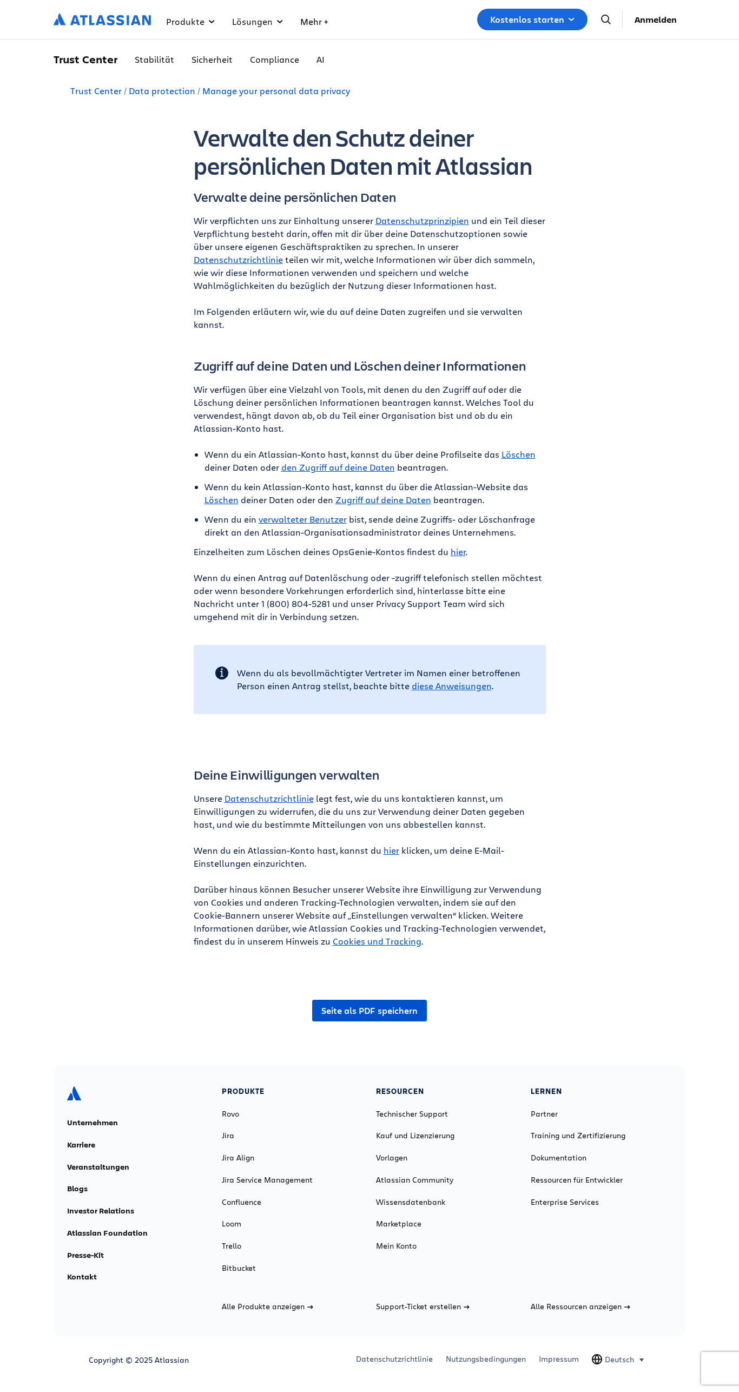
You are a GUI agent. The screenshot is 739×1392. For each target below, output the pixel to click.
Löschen (519, 454)
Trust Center (96, 90)
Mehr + (314, 21)
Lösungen (252, 21)
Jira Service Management (267, 1180)
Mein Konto (396, 1246)
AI (320, 59)
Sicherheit (212, 59)
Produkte (185, 21)
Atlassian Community (414, 1180)
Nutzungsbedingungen (486, 1359)
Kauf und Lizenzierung (415, 1135)
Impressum (559, 1359)
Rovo (230, 1114)
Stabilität (154, 59)
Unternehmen (92, 1122)
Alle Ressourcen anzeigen (576, 1306)
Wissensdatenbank (410, 1202)
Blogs (77, 1188)
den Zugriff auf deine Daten (338, 467)
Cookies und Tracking (377, 941)
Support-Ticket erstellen (418, 1306)
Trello (231, 1246)
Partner (544, 1114)
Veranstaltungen (98, 1167)
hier (458, 551)
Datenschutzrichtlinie (238, 259)
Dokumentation (558, 1157)
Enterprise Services (565, 1202)
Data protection (162, 90)
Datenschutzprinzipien (422, 220)
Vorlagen (391, 1157)
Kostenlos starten (527, 19)
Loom (231, 1223)
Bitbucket (239, 1268)
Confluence (241, 1202)
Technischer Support (412, 1114)
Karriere (81, 1144)
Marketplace (398, 1223)
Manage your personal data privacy (276, 90)
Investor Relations (100, 1210)
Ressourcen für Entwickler (577, 1180)
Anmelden (656, 19)
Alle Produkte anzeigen (263, 1306)
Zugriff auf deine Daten (383, 499)
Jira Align (238, 1157)
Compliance (274, 59)
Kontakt (82, 1276)
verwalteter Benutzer (303, 519)
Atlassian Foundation (107, 1233)
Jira (228, 1135)
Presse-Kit (85, 1255)
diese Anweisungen (452, 685)
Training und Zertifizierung (578, 1135)
